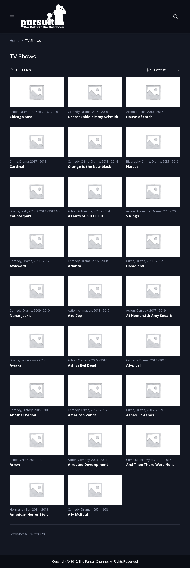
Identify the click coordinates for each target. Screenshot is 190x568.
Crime (14, 162)
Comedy (73, 112)
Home (14, 40)
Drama (24, 112)
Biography (133, 162)
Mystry (150, 460)
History (28, 410)
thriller (26, 509)
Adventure (85, 211)
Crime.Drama (135, 460)
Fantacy (26, 360)
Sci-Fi (24, 211)
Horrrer (15, 509)
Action (14, 112)
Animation (85, 310)
